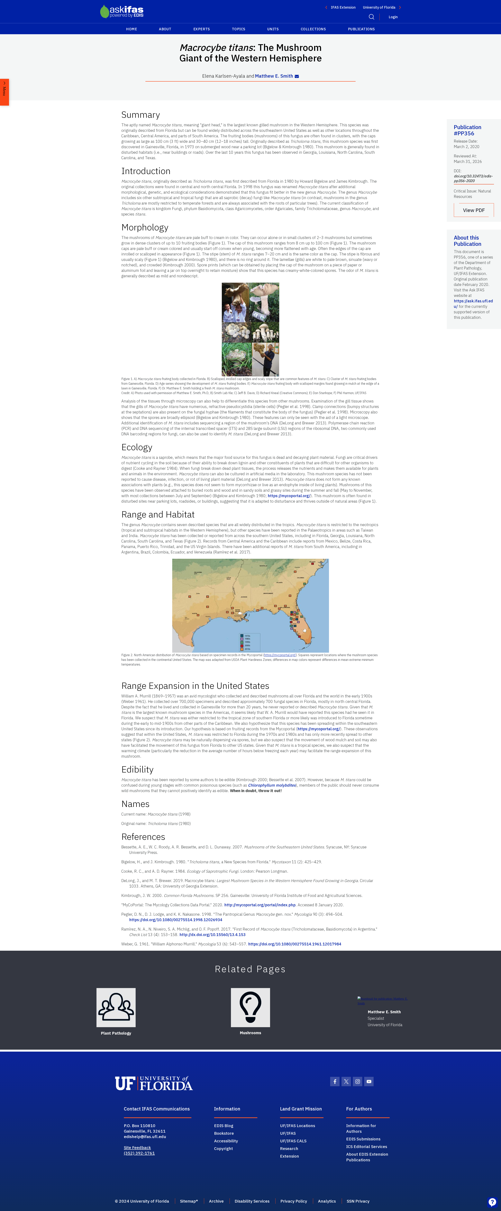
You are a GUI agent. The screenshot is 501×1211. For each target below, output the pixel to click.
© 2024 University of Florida (142, 1201)
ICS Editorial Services (366, 1146)
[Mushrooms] (250, 1007)
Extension (289, 1156)
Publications (361, 29)
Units (273, 29)
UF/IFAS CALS (293, 1141)
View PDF (474, 210)
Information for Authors (361, 1128)
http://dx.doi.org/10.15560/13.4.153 (212, 934)
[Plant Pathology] (116, 1007)
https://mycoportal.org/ (289, 495)
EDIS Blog (223, 1125)
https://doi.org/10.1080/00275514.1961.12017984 (294, 944)
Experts (201, 29)
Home (131, 29)
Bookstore (224, 1133)
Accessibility (226, 1141)
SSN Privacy (358, 1201)
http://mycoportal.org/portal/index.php (260, 904)
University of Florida (379, 7)
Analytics (327, 1201)
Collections (313, 29)
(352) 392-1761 (139, 1153)
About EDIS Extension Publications (367, 1156)
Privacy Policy (293, 1201)
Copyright (223, 1148)
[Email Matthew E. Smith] (297, 76)
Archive (216, 1201)
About (165, 29)
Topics (238, 29)
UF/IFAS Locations (297, 1125)
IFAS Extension (343, 7)
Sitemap (188, 1201)
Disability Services (252, 1201)
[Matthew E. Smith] (385, 1001)
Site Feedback (137, 1147)
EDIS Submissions (363, 1139)
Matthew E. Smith (274, 76)
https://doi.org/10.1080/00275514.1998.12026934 (175, 919)
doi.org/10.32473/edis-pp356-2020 (473, 178)
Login (393, 17)
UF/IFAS (288, 1133)
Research (289, 1148)
